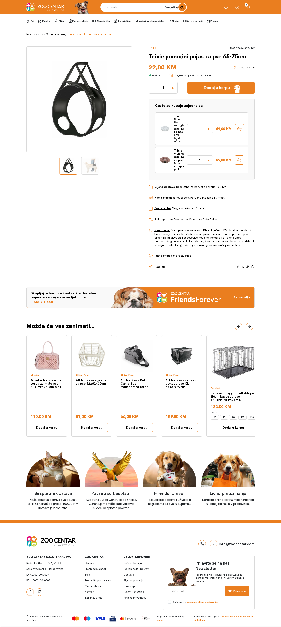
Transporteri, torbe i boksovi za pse (89, 34)
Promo (214, 21)
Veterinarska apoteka (151, 21)
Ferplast (215, 388)
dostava (53, 493)
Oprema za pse (55, 34)
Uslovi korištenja (134, 592)
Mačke (46, 21)
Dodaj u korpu (46, 427)
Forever (169, 493)
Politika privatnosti (135, 597)
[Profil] (237, 7)
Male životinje (80, 21)
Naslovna (32, 34)
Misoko (35, 375)
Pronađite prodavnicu (98, 580)
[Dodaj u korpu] (239, 128)
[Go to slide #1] (68, 165)
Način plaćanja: (164, 197)
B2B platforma (93, 597)
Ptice (61, 21)
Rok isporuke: (163, 219)
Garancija (129, 586)
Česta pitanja (93, 586)
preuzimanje (228, 493)
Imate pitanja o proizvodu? (172, 255)
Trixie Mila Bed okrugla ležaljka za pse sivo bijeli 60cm (179, 129)
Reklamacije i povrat (136, 569)
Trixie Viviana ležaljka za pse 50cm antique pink (179, 160)
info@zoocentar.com (237, 543)
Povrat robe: (162, 208)
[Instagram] (39, 592)
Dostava (129, 574)
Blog (87, 574)
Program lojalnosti (96, 569)
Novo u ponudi (194, 21)
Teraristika (124, 21)
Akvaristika (103, 21)
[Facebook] (30, 592)
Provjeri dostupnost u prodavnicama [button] (192, 75)
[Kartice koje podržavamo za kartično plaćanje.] (75, 618)
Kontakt (89, 592)
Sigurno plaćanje (134, 580)
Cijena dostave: (164, 187)
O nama (89, 563)
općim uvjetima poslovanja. (202, 602)
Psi (32, 21)
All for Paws (82, 375)
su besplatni (111, 493)
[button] (238, 326)
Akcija (175, 21)
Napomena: (162, 230)
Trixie (152, 47)
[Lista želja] (226, 7)
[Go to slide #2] (90, 165)
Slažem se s (195, 602)
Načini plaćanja (133, 563)
